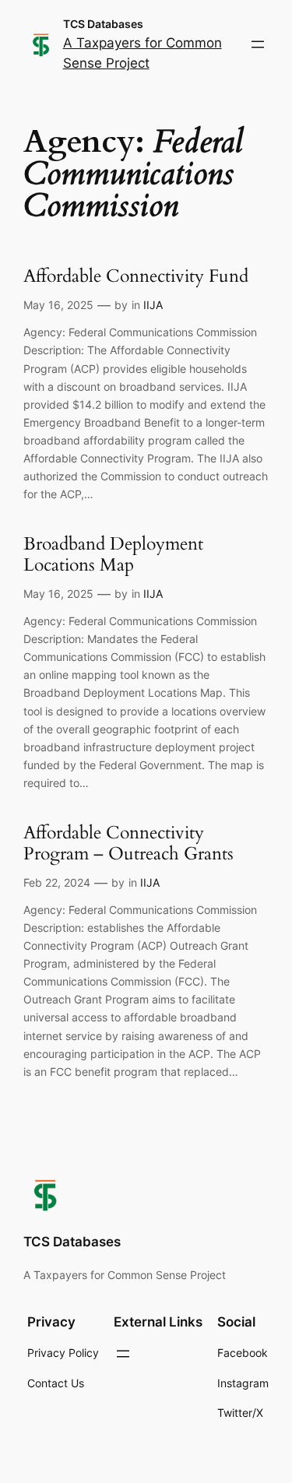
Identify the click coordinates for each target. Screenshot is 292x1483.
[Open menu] (257, 44)
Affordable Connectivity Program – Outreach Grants (128, 844)
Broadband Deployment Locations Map (113, 555)
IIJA (153, 304)
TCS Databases (103, 23)
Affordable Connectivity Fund (135, 276)
